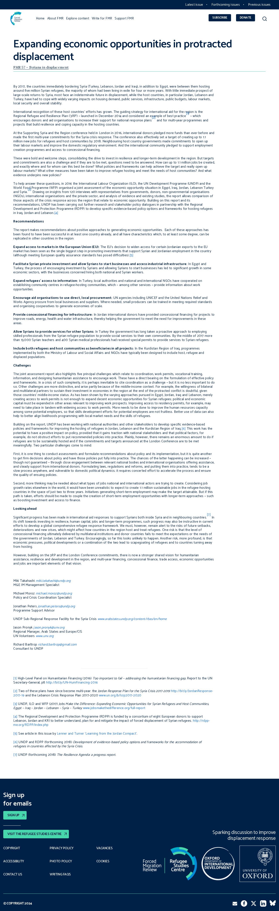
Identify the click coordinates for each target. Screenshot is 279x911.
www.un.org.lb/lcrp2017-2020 (120, 695)
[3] (15, 704)
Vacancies (104, 848)
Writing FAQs (60, 875)
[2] (15, 691)
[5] (131, 255)
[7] (15, 755)
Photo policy (61, 861)
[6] (184, 428)
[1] (15, 678)
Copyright (11, 848)
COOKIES (102, 861)
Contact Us (12, 875)
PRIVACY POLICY (61, 848)
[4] (56, 213)
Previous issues (259, 4)
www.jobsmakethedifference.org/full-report (114, 708)
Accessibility (13, 861)
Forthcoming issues (225, 4)
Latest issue (194, 4)
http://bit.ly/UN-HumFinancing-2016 (72, 682)
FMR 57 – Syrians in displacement (40, 67)
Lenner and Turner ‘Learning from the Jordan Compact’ (97, 733)
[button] (264, 19)
